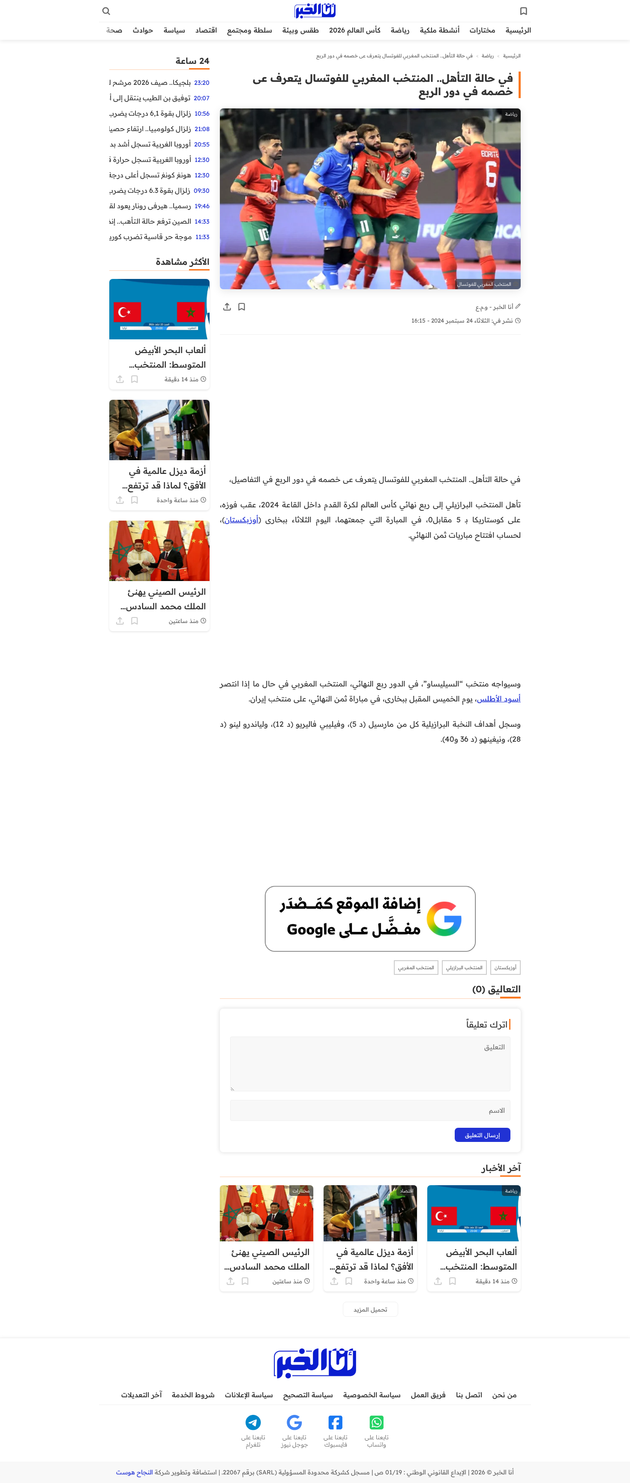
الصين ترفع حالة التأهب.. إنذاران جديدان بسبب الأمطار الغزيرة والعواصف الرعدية (150, 221)
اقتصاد (206, 30)
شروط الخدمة (193, 1394)
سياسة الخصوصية (372, 1394)
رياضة (400, 30)
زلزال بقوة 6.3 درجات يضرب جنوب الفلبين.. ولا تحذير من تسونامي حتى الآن (149, 190)
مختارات (482, 30)
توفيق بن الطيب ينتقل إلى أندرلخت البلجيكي (149, 97)
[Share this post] (227, 307)
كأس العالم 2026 (355, 30)
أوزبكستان (241, 519)
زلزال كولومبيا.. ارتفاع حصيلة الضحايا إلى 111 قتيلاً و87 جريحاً (150, 128)
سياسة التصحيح (308, 1394)
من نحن (504, 1394)
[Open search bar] (106, 11)
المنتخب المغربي (416, 968)
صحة (114, 30)
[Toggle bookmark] (241, 307)
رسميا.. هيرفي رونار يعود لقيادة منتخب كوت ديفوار (150, 205)
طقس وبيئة (300, 30)
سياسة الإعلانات (249, 1394)
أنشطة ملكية (439, 30)
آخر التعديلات (141, 1394)
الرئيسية (518, 30)
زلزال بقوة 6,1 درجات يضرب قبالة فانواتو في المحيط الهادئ (150, 113)
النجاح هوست (134, 1472)
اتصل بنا (469, 1394)
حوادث (143, 30)
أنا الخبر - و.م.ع (495, 306)
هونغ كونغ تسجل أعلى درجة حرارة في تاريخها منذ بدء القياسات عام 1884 (150, 175)
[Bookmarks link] (523, 11)
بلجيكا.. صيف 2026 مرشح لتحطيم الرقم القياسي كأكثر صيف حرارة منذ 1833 (150, 82)
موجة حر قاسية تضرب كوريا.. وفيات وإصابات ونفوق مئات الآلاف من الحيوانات (150, 236)
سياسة (174, 30)
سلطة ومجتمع (249, 30)
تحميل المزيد (370, 1309)
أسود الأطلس (499, 698)
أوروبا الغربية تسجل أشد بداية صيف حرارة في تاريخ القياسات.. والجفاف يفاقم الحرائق (150, 144)
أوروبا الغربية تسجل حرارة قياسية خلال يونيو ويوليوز (150, 159)
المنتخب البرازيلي (464, 968)
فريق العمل (428, 1394)
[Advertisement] (370, 408)
